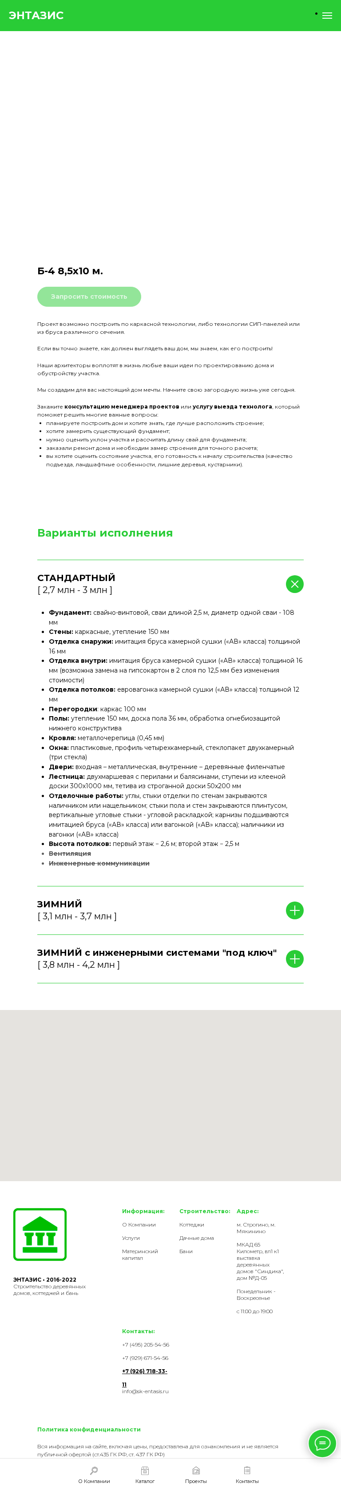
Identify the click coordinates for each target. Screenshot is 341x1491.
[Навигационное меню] (327, 15)
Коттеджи (191, 1224)
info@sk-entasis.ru (145, 1391)
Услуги (131, 1237)
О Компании (139, 1224)
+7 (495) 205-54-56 (145, 1344)
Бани (186, 1251)
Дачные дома (196, 1237)
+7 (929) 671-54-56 (145, 1358)
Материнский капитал (140, 1254)
